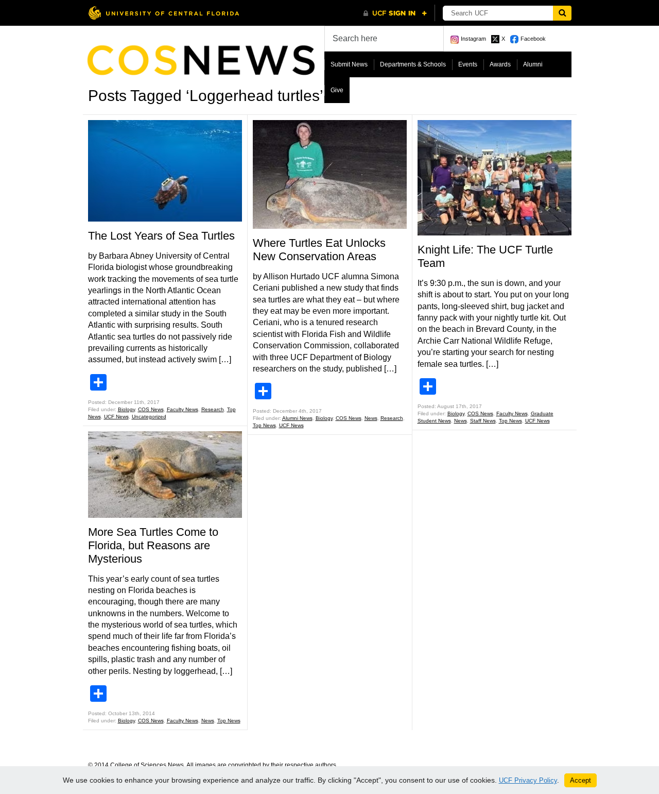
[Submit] (562, 13)
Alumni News (297, 418)
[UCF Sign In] (395, 13)
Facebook (533, 39)
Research (212, 409)
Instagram (473, 39)
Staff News (483, 421)
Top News (228, 720)
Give (337, 90)
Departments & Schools (413, 64)
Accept (580, 780)
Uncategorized (149, 416)
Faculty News (182, 409)
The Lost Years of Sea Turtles (161, 235)
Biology (126, 409)
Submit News (349, 64)
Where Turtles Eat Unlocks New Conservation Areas (319, 249)
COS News (151, 409)
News (207, 720)
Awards (500, 64)
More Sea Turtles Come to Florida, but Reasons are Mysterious (153, 545)
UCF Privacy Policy (528, 780)
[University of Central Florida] (164, 13)
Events (467, 64)
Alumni (533, 64)
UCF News (116, 416)
